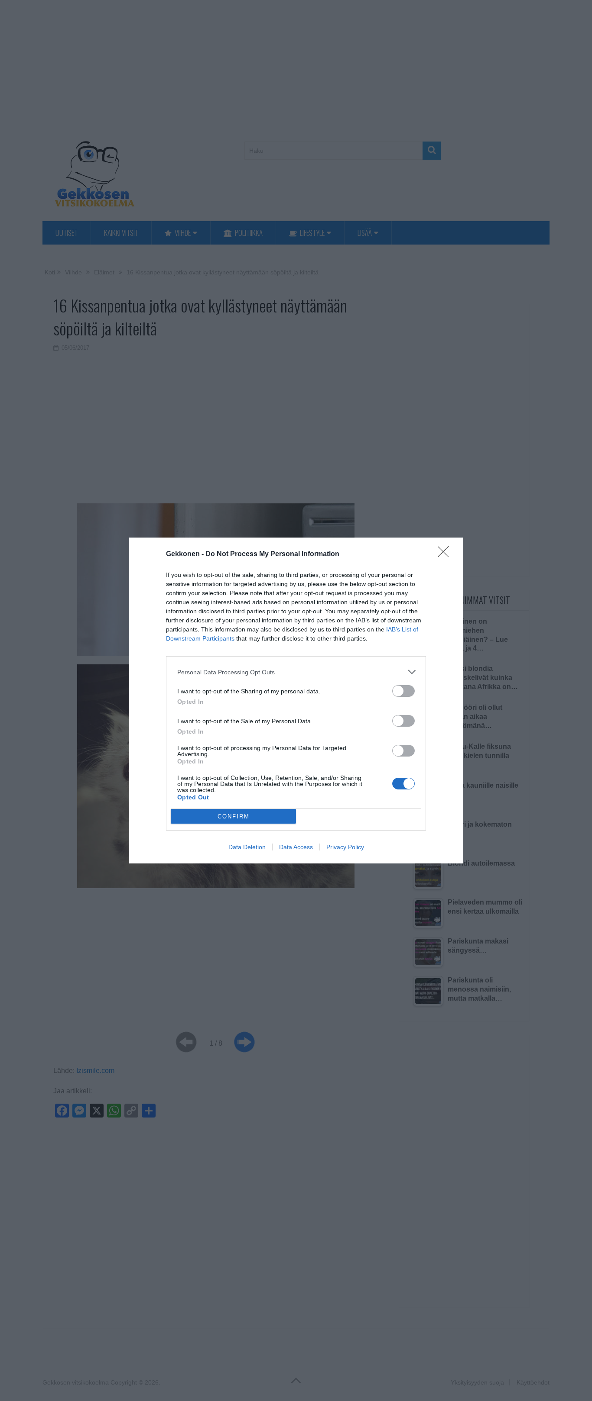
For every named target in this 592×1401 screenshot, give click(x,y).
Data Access (296, 847)
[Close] (446, 554)
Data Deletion (247, 847)
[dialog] (296, 700)
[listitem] (296, 671)
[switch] (403, 691)
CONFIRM (234, 816)
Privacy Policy (345, 847)
